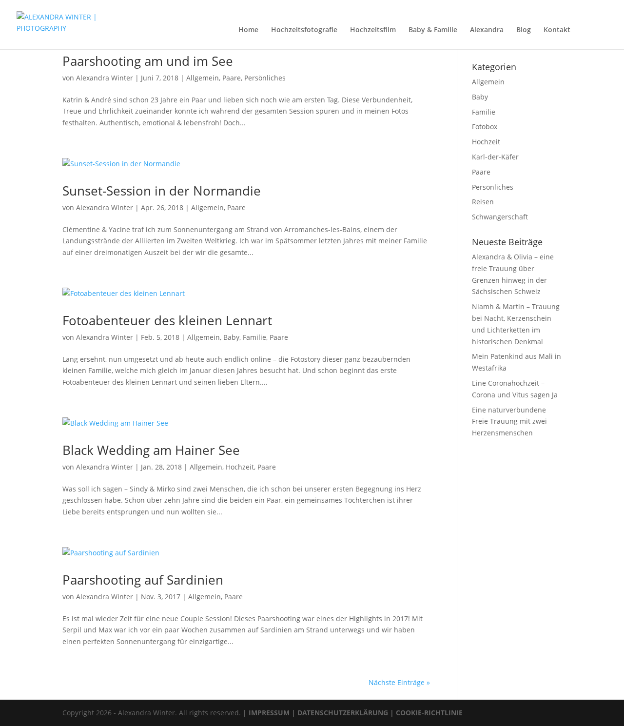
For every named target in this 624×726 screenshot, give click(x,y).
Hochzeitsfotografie (304, 30)
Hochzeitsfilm (373, 30)
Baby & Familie (433, 30)
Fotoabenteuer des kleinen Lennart (167, 320)
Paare (231, 77)
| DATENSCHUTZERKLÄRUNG (339, 712)
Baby (231, 337)
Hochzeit (240, 466)
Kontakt (557, 30)
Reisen (483, 201)
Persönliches (265, 77)
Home (248, 30)
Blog (523, 30)
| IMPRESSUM (266, 712)
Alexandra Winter (104, 77)
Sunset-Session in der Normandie (161, 190)
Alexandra (487, 30)
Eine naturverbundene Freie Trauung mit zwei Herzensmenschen (509, 421)
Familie (254, 337)
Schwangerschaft (500, 216)
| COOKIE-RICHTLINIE (425, 712)
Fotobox (484, 126)
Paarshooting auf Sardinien (142, 580)
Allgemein (202, 77)
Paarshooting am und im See (147, 61)
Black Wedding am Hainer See (151, 450)
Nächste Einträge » (399, 682)
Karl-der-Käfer (495, 156)
